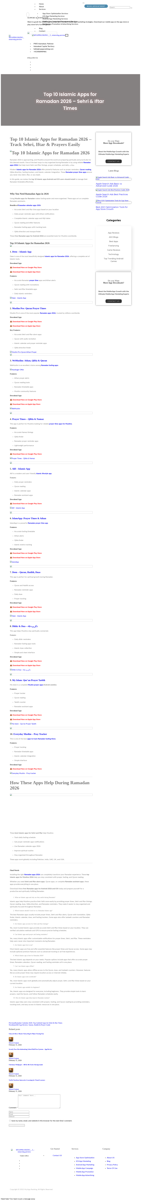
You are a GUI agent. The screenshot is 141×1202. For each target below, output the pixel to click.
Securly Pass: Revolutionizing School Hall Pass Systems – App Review (30, 1049)
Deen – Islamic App (22, 251)
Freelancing (113, 246)
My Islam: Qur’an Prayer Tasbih (28, 680)
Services (42, 9)
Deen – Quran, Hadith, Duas (26, 572)
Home (41, 4)
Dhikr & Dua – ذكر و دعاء (25, 626)
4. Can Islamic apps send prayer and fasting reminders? (30, 934)
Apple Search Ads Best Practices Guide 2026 (112, 195)
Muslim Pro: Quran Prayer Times (29, 308)
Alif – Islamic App (21, 468)
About (41, 6)
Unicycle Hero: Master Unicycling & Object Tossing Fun (26, 1034)
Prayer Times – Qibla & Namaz (28, 419)
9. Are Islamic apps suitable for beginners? (26, 987)
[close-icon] (27, 14)
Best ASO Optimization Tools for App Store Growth (112, 208)
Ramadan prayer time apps (76, 172)
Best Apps (113, 241)
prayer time (33, 280)
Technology (113, 254)
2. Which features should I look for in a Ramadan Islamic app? (32, 910)
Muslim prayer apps (35, 685)
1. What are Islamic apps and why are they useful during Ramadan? (34, 897)
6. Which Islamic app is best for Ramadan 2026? (28, 955)
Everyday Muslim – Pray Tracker (30, 734)
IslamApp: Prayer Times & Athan (29, 518)
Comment (13, 1108)
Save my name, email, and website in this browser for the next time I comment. (41, 1121)
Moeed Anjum (14, 1043)
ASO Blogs (113, 237)
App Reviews (113, 233)
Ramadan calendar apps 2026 (29, 205)
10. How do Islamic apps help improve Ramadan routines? (31, 998)
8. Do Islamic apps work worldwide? (24, 977)
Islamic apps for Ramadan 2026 (29, 169)
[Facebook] (32, 62)
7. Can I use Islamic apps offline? (23, 966)
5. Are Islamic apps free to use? (23, 945)
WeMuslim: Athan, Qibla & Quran (29, 360)
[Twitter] (32, 65)
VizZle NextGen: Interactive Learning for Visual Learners (27, 1080)
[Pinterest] (32, 67)
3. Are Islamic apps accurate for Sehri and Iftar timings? (30, 924)
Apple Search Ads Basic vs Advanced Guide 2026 (109, 185)
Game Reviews (113, 250)
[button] (51, 897)
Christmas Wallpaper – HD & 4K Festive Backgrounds (26, 1064)
